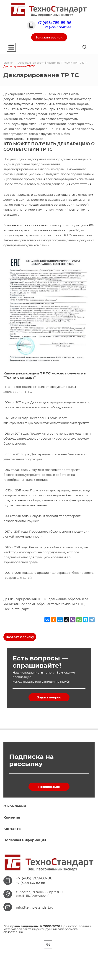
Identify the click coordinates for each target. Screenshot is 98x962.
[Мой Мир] (60, 619)
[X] (66, 619)
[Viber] (72, 619)
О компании (14, 806)
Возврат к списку (20, 637)
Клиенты (11, 817)
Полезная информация (24, 840)
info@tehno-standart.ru (34, 907)
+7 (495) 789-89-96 (54, 23)
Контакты (12, 828)
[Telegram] (92, 619)
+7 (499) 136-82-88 (57, 27)
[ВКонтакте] (47, 619)
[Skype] (85, 619)
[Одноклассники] (53, 619)
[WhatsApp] (79, 619)
